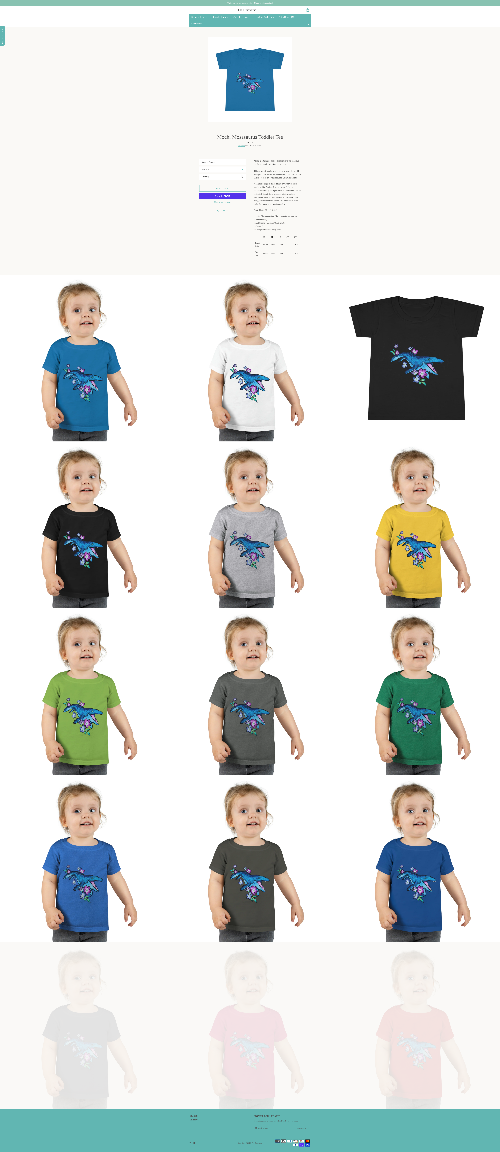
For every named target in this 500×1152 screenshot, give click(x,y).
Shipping (241, 146)
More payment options (222, 202)
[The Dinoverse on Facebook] (190, 1143)
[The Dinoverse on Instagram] (194, 1143)
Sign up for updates (267, 1116)
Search (194, 1116)
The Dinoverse (247, 10)
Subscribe (302, 1128)
